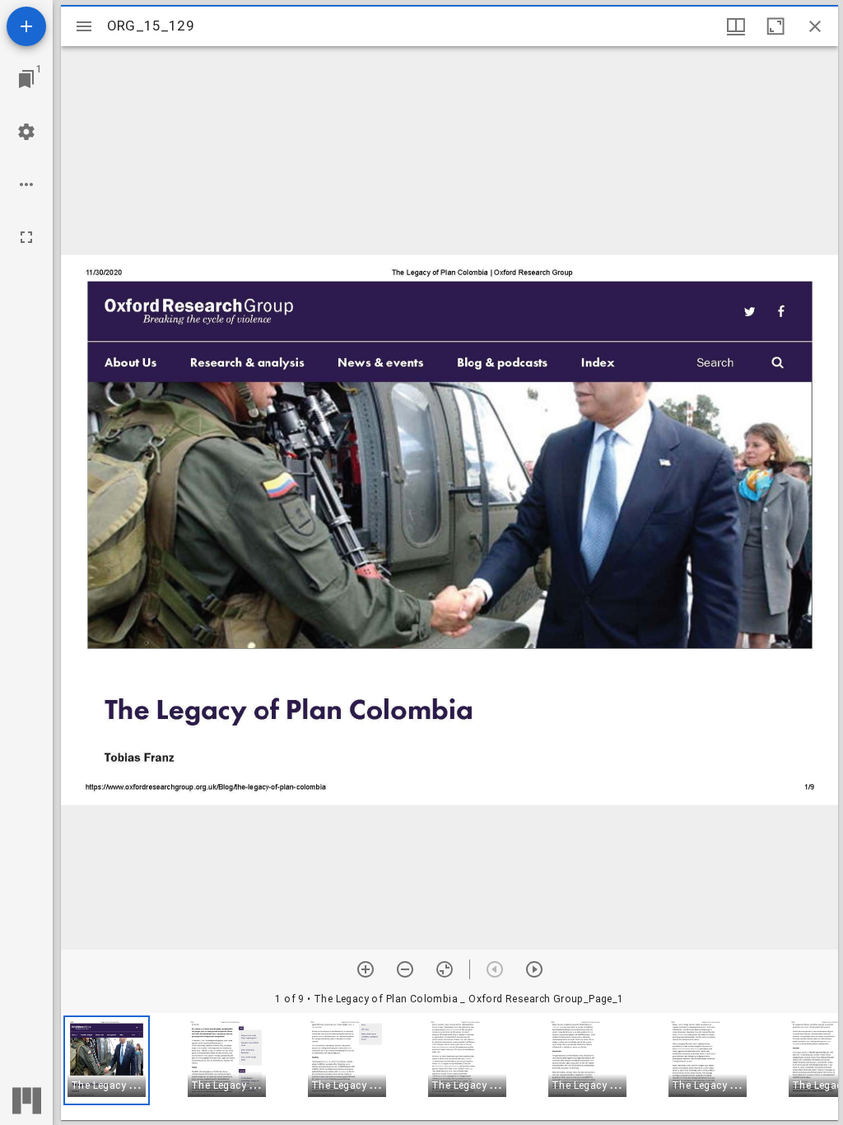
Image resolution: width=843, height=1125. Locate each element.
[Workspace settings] (26, 132)
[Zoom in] (365, 969)
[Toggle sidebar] (84, 26)
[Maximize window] (775, 26)
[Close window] (815, 26)
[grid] (449, 1066)
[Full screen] (26, 237)
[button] (107, 1060)
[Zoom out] (405, 969)
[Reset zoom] (444, 969)
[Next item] (534, 969)
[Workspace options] (26, 184)
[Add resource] (26, 26)
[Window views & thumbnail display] (736, 26)
